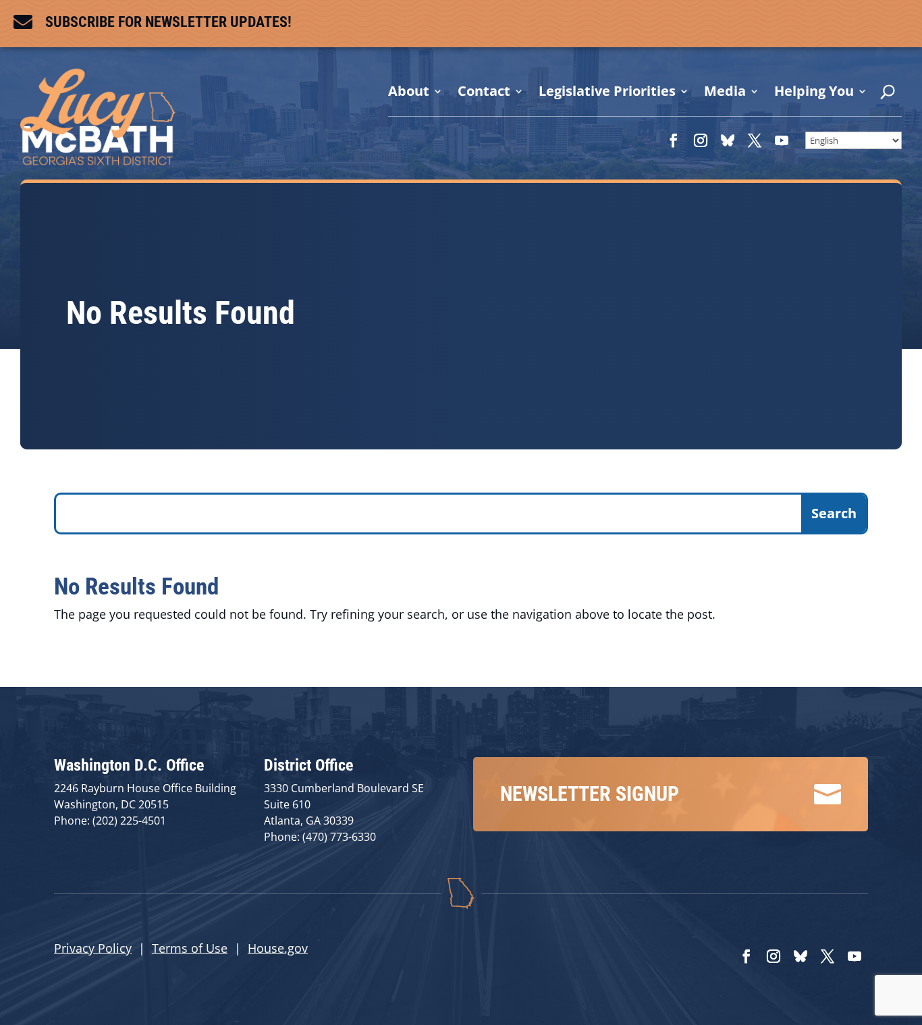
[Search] (887, 95)
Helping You (814, 91)
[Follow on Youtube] (781, 140)
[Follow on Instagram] (700, 140)
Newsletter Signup (589, 794)
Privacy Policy (93, 948)
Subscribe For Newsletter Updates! (168, 21)
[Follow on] (727, 140)
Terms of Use (189, 948)
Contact (484, 91)
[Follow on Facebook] (673, 140)
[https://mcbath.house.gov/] (97, 160)
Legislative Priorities (607, 91)
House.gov (278, 948)
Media (725, 91)
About (408, 91)
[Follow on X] (754, 140)
